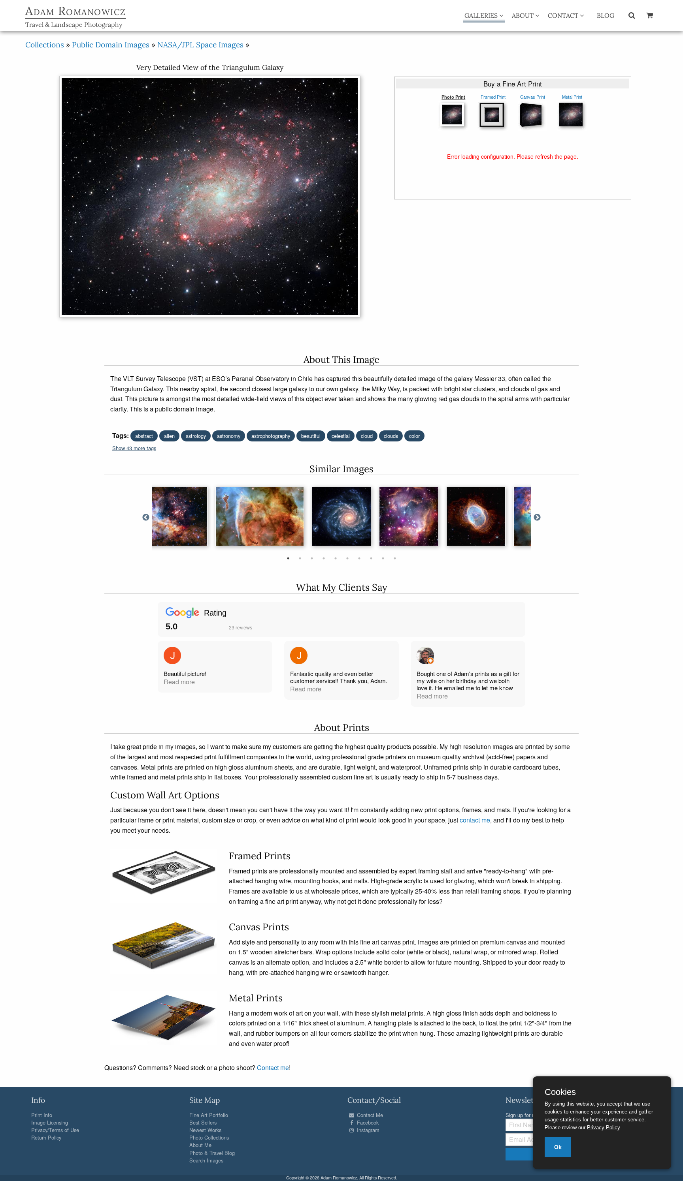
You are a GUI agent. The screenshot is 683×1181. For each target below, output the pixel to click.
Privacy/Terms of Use (55, 1130)
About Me (200, 1145)
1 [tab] (288, 558)
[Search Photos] (631, 15)
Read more (179, 681)
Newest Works (205, 1130)
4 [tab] (324, 558)
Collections (44, 44)
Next (537, 518)
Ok (558, 1147)
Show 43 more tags (134, 448)
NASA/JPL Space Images (200, 44)
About (523, 15)
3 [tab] (312, 558)
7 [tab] (359, 558)
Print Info (41, 1115)
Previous (146, 518)
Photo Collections (209, 1137)
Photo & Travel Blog (212, 1153)
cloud (367, 435)
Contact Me (369, 1115)
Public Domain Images (110, 44)
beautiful (311, 435)
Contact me (273, 1067)
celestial (341, 435)
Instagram (367, 1130)
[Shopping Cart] (649, 15)
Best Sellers (203, 1122)
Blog (605, 15)
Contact (564, 15)
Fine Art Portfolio (208, 1115)
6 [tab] (347, 558)
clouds (391, 435)
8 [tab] (371, 558)
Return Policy (46, 1137)
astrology (196, 435)
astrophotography (270, 435)
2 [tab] (300, 558)
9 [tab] (383, 558)
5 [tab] (336, 558)
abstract (144, 435)
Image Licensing (49, 1122)
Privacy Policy (603, 1127)
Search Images (206, 1160)
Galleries (481, 15)
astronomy (228, 435)
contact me (475, 819)
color (414, 435)
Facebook (367, 1122)
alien (169, 435)
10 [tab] (395, 558)
